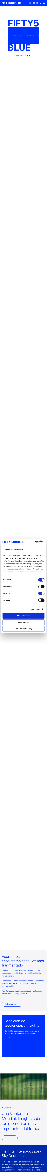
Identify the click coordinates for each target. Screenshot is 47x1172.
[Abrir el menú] (44, 3)
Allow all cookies (23, 616)
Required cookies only (23, 629)
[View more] (14, 1040)
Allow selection (23, 622)
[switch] (41, 586)
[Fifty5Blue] (11, 3)
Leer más (7, 1138)
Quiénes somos (10, 1004)
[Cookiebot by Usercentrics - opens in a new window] (34, 541)
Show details (35, 609)
